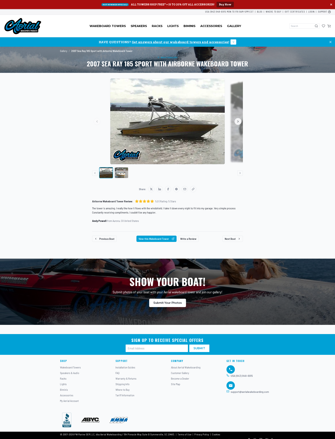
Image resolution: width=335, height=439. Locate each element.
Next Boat (230, 238)
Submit (199, 348)
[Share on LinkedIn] (160, 189)
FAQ (118, 373)
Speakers (139, 26)
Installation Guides (125, 367)
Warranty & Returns (126, 378)
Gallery (234, 26)
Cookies (216, 434)
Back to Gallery (169, 57)
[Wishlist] (323, 26)
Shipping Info (122, 384)
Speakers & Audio (69, 373)
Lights (173, 26)
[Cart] (329, 26)
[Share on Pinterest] (176, 189)
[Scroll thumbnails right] (240, 173)
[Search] (316, 26)
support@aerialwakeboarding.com (250, 391)
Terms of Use (184, 434)
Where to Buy (273, 11)
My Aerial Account (69, 400)
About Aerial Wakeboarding (185, 367)
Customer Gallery (180, 373)
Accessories (211, 26)
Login (311, 11)
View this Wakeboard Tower (154, 238)
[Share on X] (151, 189)
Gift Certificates (295, 11)
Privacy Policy (201, 434)
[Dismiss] (330, 42)
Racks (157, 26)
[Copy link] (193, 189)
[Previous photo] (97, 121)
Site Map (175, 384)
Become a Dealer (180, 378)
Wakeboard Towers (108, 26)
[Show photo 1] (106, 172)
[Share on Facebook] (168, 189)
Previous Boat (106, 238)
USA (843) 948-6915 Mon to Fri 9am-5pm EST (229, 11)
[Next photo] (237, 121)
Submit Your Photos (167, 302)
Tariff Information (125, 395)
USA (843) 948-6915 (242, 375)
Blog (259, 11)
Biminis (189, 26)
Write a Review (188, 238)
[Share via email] (185, 189)
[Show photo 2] (121, 172)
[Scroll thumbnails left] (95, 173)
